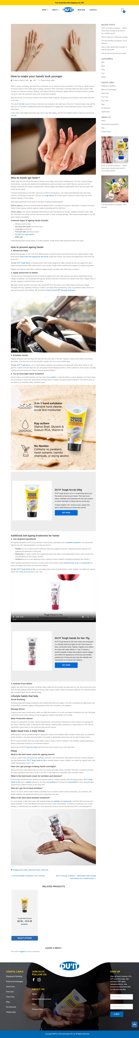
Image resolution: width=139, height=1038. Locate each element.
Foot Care (104, 97)
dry (48, 377)
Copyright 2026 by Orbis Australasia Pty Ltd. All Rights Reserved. (67, 1034)
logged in (23, 951)
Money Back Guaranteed (109, 124)
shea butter (86, 563)
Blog (48, 80)
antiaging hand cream (20, 870)
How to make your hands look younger (114, 37)
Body (103, 66)
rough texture (49, 195)
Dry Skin (18, 234)
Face (103, 69)
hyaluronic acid (69, 563)
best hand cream (34, 870)
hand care (44, 870)
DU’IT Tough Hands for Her (25, 569)
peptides (70, 542)
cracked (53, 377)
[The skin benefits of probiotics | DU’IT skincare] (114, 188)
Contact (93, 10)
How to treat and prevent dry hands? (114, 53)
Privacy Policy (106, 132)
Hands (53, 80)
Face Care (105, 101)
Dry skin (22, 104)
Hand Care (105, 93)
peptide (28, 782)
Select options (25, 938)
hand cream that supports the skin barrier (34, 257)
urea (76, 563)
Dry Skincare (105, 108)
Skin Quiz (81, 10)
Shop (44, 10)
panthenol (77, 542)
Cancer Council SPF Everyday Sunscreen (60, 290)
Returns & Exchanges (108, 89)
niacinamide (73, 782)
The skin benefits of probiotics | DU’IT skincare (29, 876)
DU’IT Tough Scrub (23, 365)
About (55, 10)
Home (68, 9)
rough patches (29, 234)
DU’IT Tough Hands (23, 263)
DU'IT (34, 80)
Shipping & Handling (108, 86)
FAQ (102, 128)
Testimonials (105, 112)
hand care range (31, 747)
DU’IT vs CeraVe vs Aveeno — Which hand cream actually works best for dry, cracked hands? (114, 30)
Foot (102, 73)
